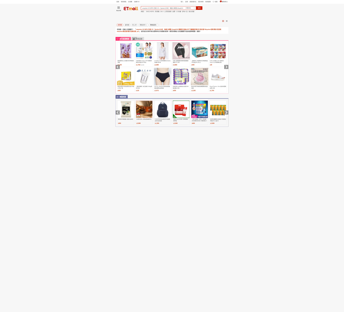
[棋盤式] (223, 21)
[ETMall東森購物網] (130, 8)
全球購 (130, 1)
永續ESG (136, 1)
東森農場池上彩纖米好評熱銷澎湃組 (126, 61)
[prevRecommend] (118, 67)
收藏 (216, 1)
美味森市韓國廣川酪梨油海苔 (125, 119)
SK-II (161, 11)
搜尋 (199, 8)
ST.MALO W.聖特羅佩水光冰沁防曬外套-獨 (162, 61)
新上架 (134, 25)
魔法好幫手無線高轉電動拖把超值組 (199, 87)
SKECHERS (150, 11)
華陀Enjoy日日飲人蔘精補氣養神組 (180, 119)
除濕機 (157, 11)
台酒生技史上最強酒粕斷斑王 (144, 119)
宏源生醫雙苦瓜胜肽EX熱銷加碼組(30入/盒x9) (218, 119)
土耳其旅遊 (167, 11)
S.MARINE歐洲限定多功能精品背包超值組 (162, 119)
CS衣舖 (178, 11)
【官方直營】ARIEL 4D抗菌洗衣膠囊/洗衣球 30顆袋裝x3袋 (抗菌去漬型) (199, 119)
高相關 (120, 25)
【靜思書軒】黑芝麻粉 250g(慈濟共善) (144, 87)
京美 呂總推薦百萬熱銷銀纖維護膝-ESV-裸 (180, 61)
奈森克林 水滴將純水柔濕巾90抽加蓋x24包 (180, 87)
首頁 (117, 1)
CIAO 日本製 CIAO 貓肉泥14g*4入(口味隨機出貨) (217, 61)
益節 (173, 11)
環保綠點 (123, 1)
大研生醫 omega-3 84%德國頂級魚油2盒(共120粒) (144, 61)
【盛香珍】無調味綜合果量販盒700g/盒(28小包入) (199, 61)
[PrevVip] (118, 112)
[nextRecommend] (226, 67)
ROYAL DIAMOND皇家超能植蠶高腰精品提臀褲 (162, 87)
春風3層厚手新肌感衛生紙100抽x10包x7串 (126, 87)
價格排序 (142, 25)
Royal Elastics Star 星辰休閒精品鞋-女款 (218, 87)
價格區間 (153, 25)
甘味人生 (185, 11)
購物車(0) (224, 1)
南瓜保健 (191, 11)
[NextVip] (226, 112)
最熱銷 (127, 25)
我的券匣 (201, 1)
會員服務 (208, 1)
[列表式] (226, 21)
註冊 (186, 1)
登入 (182, 1)
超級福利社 (193, 1)
